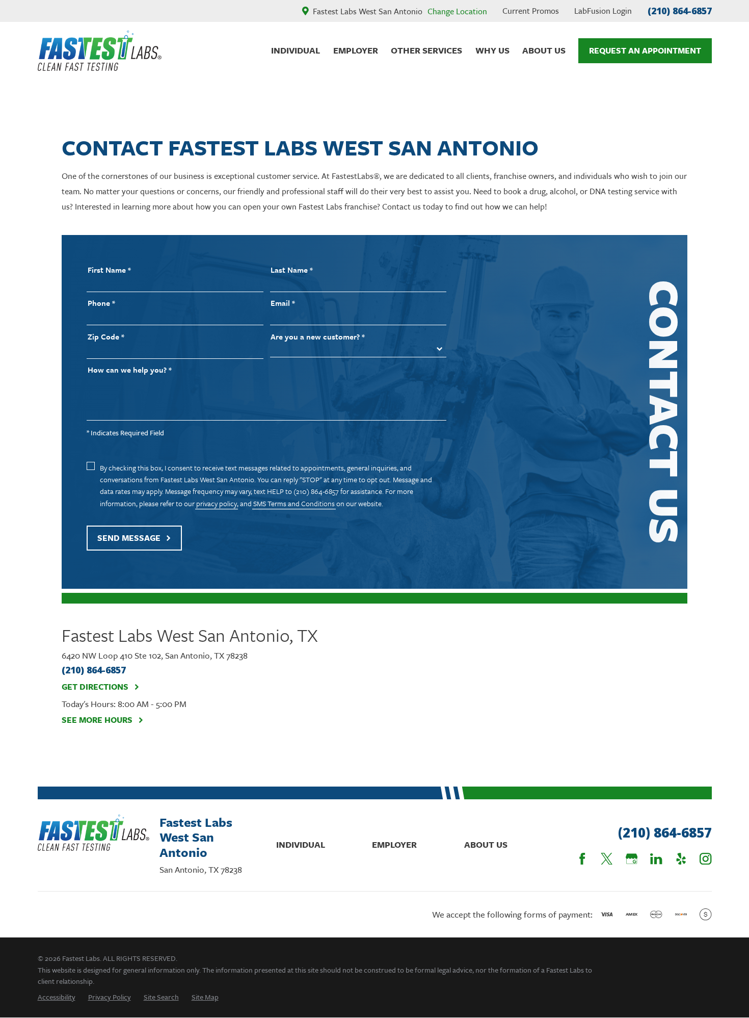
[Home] (100, 51)
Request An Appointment (645, 50)
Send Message (128, 538)
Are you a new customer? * (318, 337)
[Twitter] (606, 859)
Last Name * (292, 270)
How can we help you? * (130, 370)
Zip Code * (106, 337)
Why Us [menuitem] (492, 50)
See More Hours (97, 719)
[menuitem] (56, 996)
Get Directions (95, 686)
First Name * (109, 270)
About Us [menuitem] (544, 50)
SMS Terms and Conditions (294, 503)
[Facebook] (582, 859)
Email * (283, 303)
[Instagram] (705, 859)
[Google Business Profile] (631, 859)
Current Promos (530, 11)
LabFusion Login (603, 11)
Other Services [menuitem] (426, 50)
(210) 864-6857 (680, 11)
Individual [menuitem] (295, 50)
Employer (394, 844)
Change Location (457, 11)
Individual (300, 844)
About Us (485, 844)
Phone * (101, 303)
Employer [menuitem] (355, 50)
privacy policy (216, 503)
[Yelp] (681, 859)
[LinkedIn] (656, 859)
